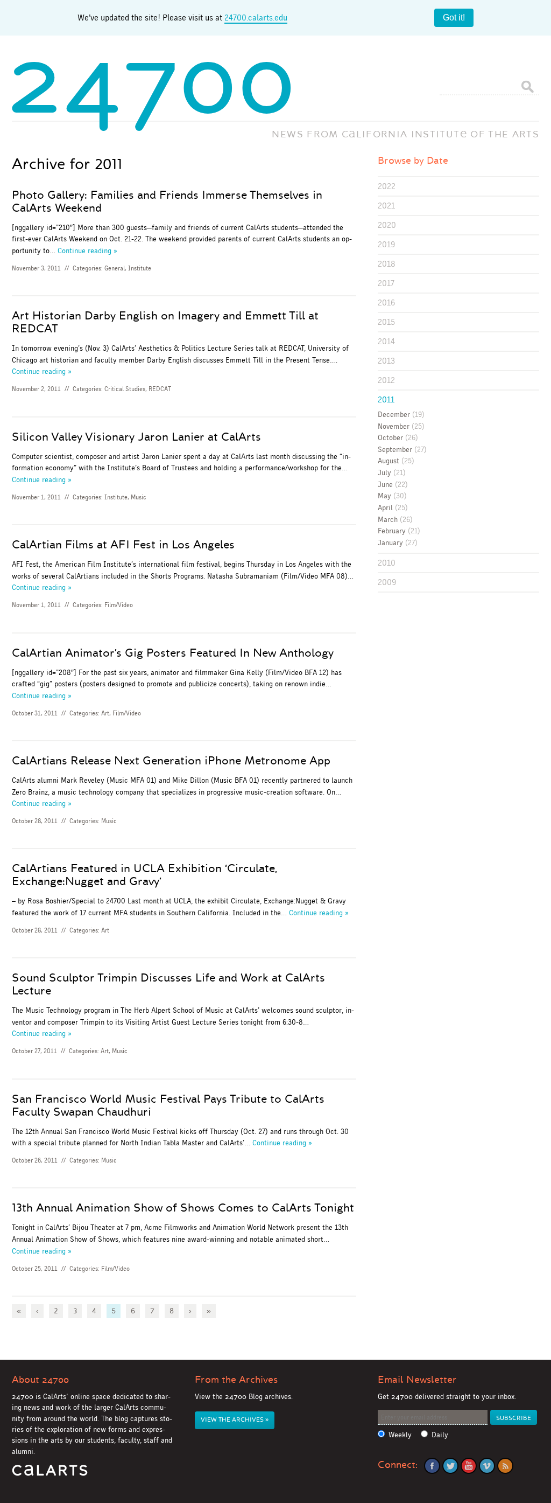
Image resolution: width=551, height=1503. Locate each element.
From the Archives (236, 1379)
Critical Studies (124, 389)
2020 (387, 225)
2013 (386, 361)
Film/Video (118, 605)
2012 (386, 380)
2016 (386, 302)
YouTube (469, 1466)
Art (105, 713)
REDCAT (160, 389)
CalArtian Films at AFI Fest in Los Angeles (123, 544)
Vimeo (487, 1466)
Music (138, 497)
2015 (386, 322)
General (114, 268)
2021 (386, 205)
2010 (386, 563)
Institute (139, 268)
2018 (386, 264)
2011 (386, 399)
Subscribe (513, 1418)
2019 (386, 244)
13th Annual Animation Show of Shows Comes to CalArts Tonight (183, 1207)
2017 (386, 283)
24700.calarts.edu (255, 17)
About (40, 1379)
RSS (505, 1466)
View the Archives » (235, 1419)
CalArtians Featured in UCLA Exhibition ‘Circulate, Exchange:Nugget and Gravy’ (144, 875)
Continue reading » (87, 250)
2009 (387, 582)
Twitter (450, 1466)
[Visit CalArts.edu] (50, 1474)
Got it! (454, 17)
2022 (386, 186)
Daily (440, 1435)
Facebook (432, 1466)
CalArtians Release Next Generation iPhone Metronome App (171, 760)
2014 (386, 341)
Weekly (400, 1435)
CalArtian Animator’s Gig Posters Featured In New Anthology (173, 652)
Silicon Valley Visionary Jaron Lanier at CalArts (136, 436)
